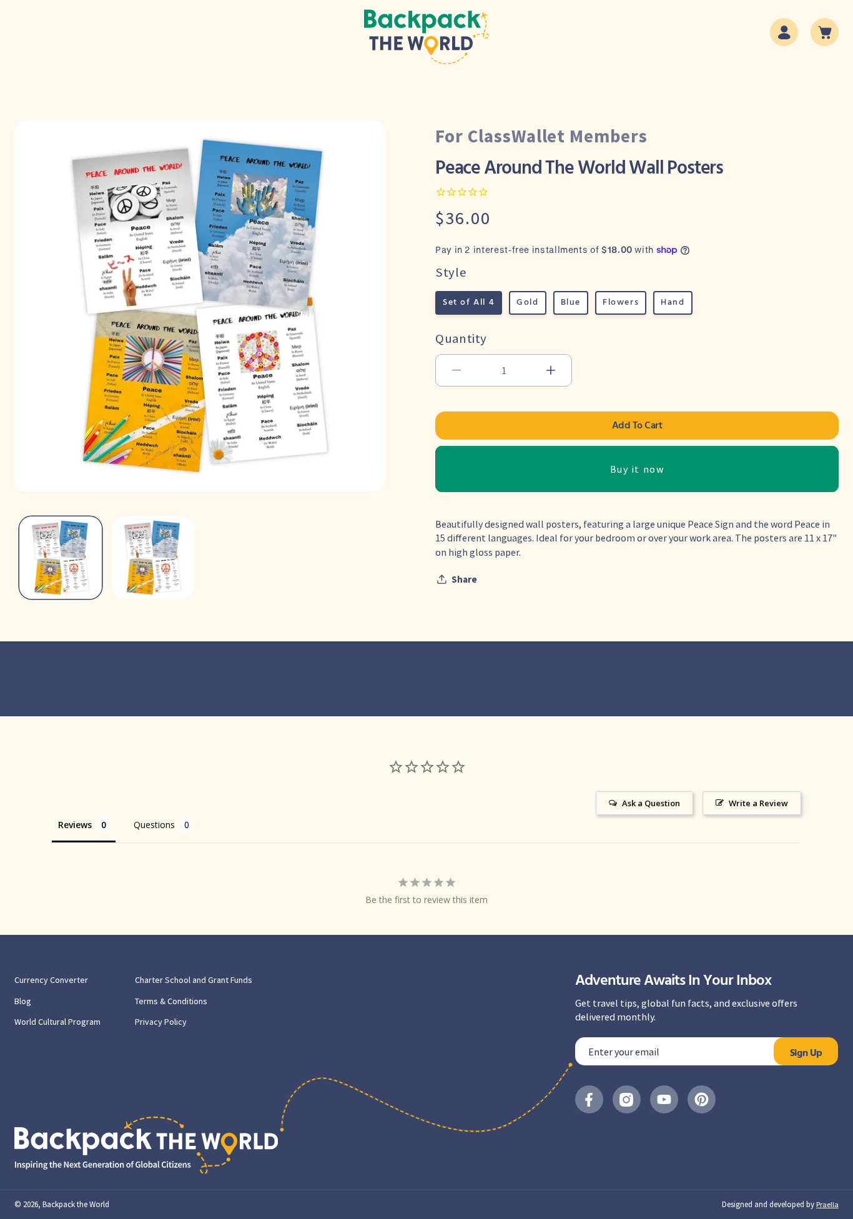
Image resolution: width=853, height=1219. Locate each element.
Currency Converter (51, 979)
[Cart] (825, 32)
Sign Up (806, 1053)
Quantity (461, 338)
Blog (22, 1001)
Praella (827, 1204)
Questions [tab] (154, 825)
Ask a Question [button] (651, 803)
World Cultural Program (57, 1021)
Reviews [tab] (75, 825)
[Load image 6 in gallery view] (153, 557)
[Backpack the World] (426, 36)
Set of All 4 (469, 302)
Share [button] (464, 579)
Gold (527, 302)
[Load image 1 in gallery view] (60, 557)
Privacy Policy (161, 1021)
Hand (672, 302)
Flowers (621, 302)
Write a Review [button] (758, 803)
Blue (571, 302)
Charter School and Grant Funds (193, 979)
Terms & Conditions (171, 1001)
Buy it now (637, 468)
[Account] (784, 32)
